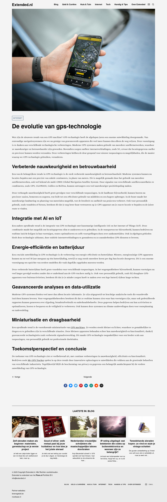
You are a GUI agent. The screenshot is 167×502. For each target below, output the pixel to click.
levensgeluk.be (18, 493)
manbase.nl (16, 497)
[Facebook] (65, 385)
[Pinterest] (81, 385)
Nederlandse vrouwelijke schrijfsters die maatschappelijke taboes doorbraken (84, 445)
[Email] (148, 4)
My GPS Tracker (36, 360)
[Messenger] (70, 385)
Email (151, 484)
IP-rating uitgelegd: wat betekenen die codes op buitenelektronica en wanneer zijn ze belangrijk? (112, 446)
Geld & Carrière (69, 4)
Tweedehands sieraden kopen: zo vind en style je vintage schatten (141, 443)
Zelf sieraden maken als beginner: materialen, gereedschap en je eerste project (25, 445)
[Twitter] (76, 385)
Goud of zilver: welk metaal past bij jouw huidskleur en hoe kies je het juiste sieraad (54, 445)
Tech (108, 4)
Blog (56, 4)
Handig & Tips (121, 4)
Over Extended (138, 4)
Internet (98, 4)
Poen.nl (39, 475)
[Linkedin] (86, 385)
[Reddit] (96, 385)
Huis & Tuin (85, 4)
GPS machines (78, 327)
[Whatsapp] (91, 385)
